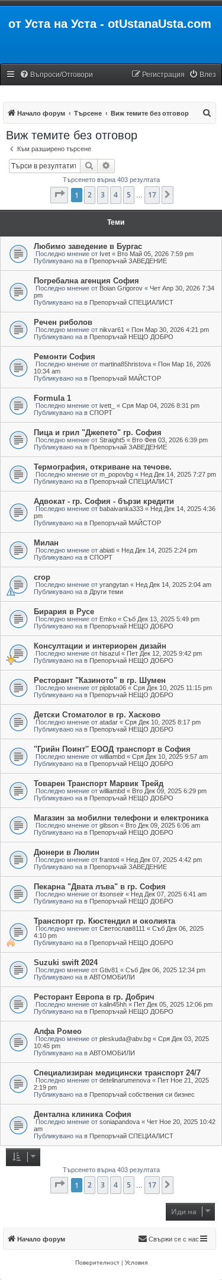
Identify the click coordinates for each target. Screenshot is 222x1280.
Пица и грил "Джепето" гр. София (98, 432)
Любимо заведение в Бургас (88, 246)
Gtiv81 (108, 969)
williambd (112, 756)
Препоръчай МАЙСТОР (125, 378)
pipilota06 (112, 687)
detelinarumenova (124, 1080)
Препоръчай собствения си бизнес (142, 1094)
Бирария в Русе (64, 611)
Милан (46, 542)
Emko (107, 619)
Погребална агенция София (86, 280)
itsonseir (111, 894)
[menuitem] (56, 75)
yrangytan (113, 584)
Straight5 (112, 439)
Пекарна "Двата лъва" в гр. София (100, 886)
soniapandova (119, 1121)
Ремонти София (64, 356)
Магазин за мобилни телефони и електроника (121, 817)
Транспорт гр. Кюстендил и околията (104, 921)
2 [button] (90, 195)
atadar (108, 722)
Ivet (104, 253)
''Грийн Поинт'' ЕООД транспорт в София (112, 749)
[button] (59, 195)
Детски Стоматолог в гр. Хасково (97, 714)
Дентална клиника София (82, 1114)
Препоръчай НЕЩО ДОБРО (131, 336)
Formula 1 (52, 398)
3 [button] (103, 195)
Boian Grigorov (121, 288)
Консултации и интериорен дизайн (100, 645)
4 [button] (116, 195)
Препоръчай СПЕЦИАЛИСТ (131, 302)
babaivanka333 (121, 508)
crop (42, 577)
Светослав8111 (122, 928)
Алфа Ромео (58, 1031)
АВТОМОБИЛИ (112, 977)
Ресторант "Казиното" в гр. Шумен (100, 680)
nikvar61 (111, 329)
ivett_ (107, 405)
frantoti (109, 859)
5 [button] (129, 195)
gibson (108, 825)
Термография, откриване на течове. (103, 466)
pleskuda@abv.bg (125, 1038)
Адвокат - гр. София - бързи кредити (104, 501)
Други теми (106, 591)
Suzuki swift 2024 (66, 962)
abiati (106, 550)
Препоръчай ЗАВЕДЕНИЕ (128, 260)
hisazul (109, 653)
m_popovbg (116, 474)
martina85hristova (125, 364)
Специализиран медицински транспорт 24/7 (117, 1072)
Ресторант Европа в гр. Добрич (94, 996)
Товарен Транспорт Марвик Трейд (98, 783)
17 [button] (152, 195)
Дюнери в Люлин (66, 852)
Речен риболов (63, 322)
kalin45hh (113, 1004)
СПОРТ (100, 412)
